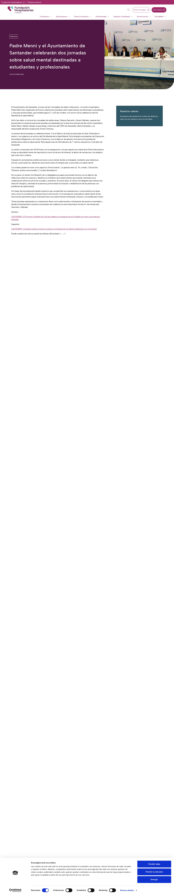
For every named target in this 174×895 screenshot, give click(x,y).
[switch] (69, 890)
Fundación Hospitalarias (11, 2)
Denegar (154, 879)
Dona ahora (157, 10)
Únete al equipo (140, 10)
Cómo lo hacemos (81, 17)
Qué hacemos (61, 17)
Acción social (142, 17)
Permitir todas (154, 864)
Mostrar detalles (127, 890)
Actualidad (159, 17)
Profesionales (101, 17)
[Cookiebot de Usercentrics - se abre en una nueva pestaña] (15, 890)
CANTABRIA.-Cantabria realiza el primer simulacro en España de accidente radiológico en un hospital (54, 229)
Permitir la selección (154, 872)
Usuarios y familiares (122, 17)
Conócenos (44, 17)
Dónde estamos (34, 2)
